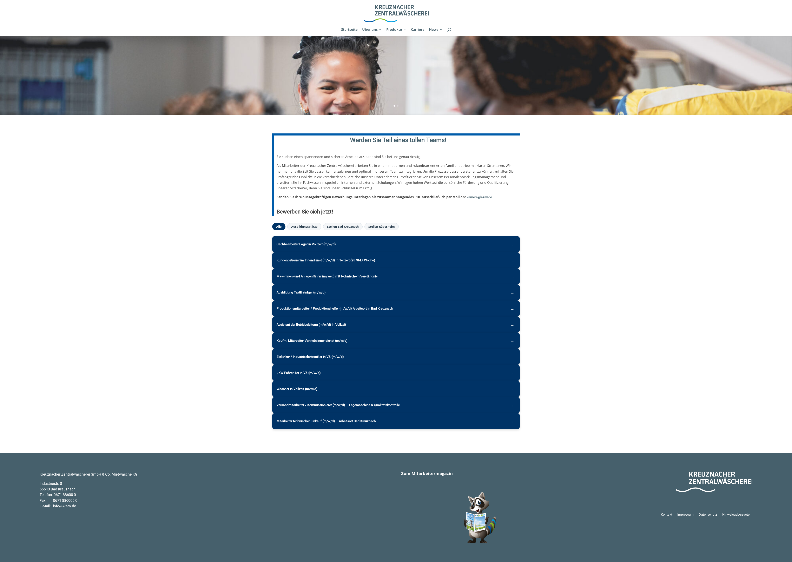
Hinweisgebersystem (737, 514)
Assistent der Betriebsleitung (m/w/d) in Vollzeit (311, 324)
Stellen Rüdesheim (381, 227)
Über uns (370, 30)
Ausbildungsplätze (304, 227)
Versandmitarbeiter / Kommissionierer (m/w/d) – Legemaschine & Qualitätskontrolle (338, 405)
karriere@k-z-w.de (479, 197)
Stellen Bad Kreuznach (343, 227)
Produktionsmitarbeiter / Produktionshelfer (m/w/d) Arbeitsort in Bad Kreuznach (335, 308)
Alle (279, 227)
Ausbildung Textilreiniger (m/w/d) (301, 292)
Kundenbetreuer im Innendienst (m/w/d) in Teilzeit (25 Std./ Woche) (326, 260)
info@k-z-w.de (64, 506)
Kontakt (666, 514)
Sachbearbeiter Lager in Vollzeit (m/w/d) (306, 244)
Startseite (349, 30)
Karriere (417, 30)
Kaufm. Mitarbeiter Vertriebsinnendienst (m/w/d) (312, 341)
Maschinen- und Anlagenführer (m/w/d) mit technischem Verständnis (327, 276)
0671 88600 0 (65, 494)
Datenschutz (708, 514)
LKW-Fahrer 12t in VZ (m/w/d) (299, 373)
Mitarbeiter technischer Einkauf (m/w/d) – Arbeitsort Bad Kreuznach (326, 421)
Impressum (685, 514)
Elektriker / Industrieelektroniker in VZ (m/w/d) (310, 357)
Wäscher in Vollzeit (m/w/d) (297, 389)
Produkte (394, 30)
